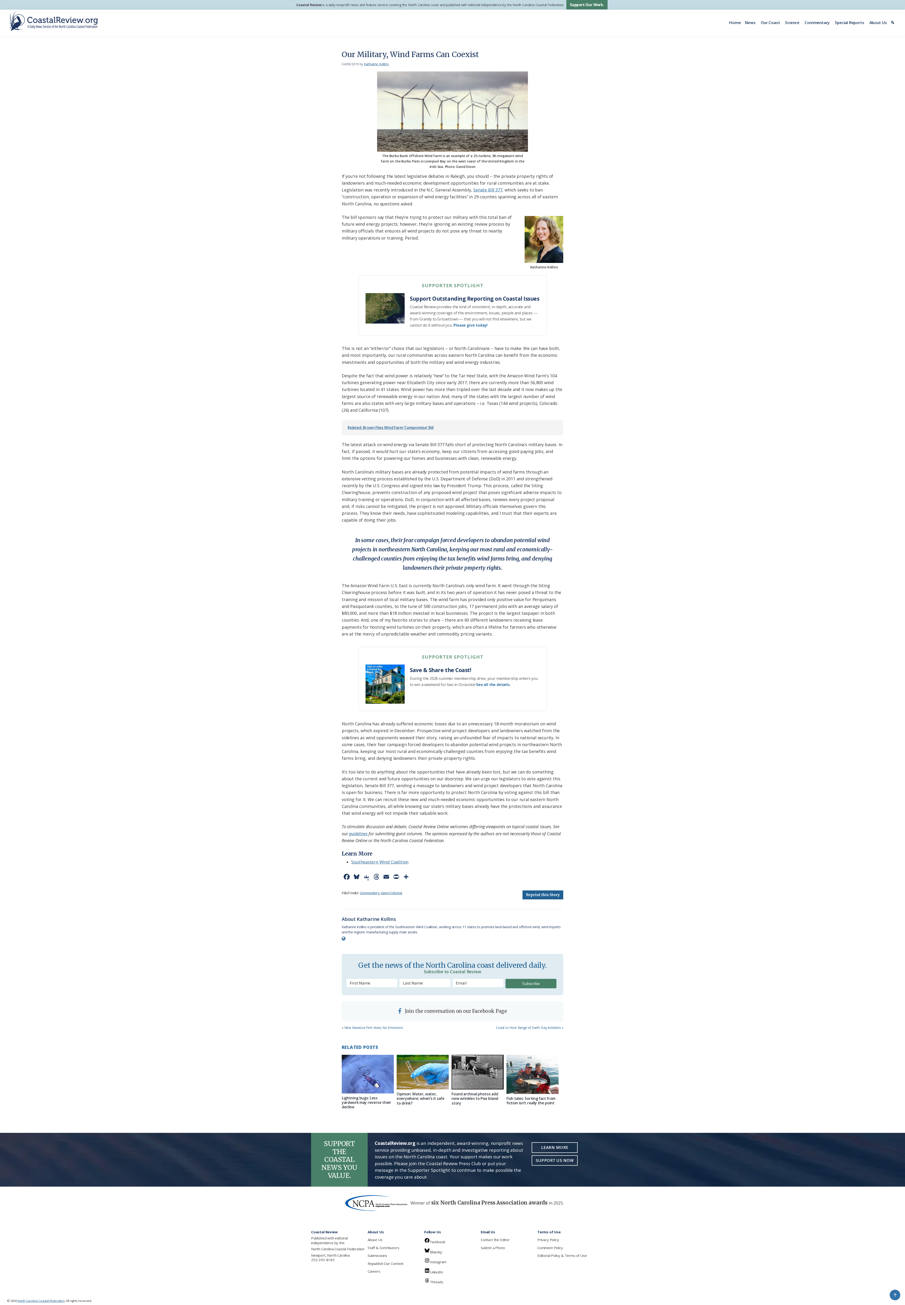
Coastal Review (308, 5)
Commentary (817, 22)
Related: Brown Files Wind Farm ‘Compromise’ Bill (390, 427)
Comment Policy (550, 1247)
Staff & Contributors (383, 1247)
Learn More (554, 1147)
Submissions (377, 1255)
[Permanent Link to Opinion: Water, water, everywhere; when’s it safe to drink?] (423, 1072)
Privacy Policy (548, 1239)
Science (792, 22)
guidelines (358, 833)
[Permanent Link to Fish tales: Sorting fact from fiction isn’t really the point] (532, 1074)
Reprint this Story (543, 895)
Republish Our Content (385, 1263)
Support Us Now (555, 1160)
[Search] (893, 23)
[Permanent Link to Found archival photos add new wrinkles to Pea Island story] (478, 1072)
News (750, 22)
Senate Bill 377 (487, 190)
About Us (878, 22)
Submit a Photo (493, 1247)
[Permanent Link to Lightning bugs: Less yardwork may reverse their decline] (368, 1074)
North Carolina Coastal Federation (337, 1249)
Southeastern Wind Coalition (379, 862)
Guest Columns (392, 893)
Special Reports (849, 22)
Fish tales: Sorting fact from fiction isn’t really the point (530, 1101)
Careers (374, 1271)
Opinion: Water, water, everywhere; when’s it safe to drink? (420, 1098)
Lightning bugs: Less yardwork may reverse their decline (366, 1102)
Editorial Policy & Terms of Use (562, 1255)
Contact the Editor (495, 1239)
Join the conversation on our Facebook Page (455, 1011)
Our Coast (770, 22)
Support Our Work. (587, 4)
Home (735, 22)
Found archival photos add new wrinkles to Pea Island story (475, 1098)
